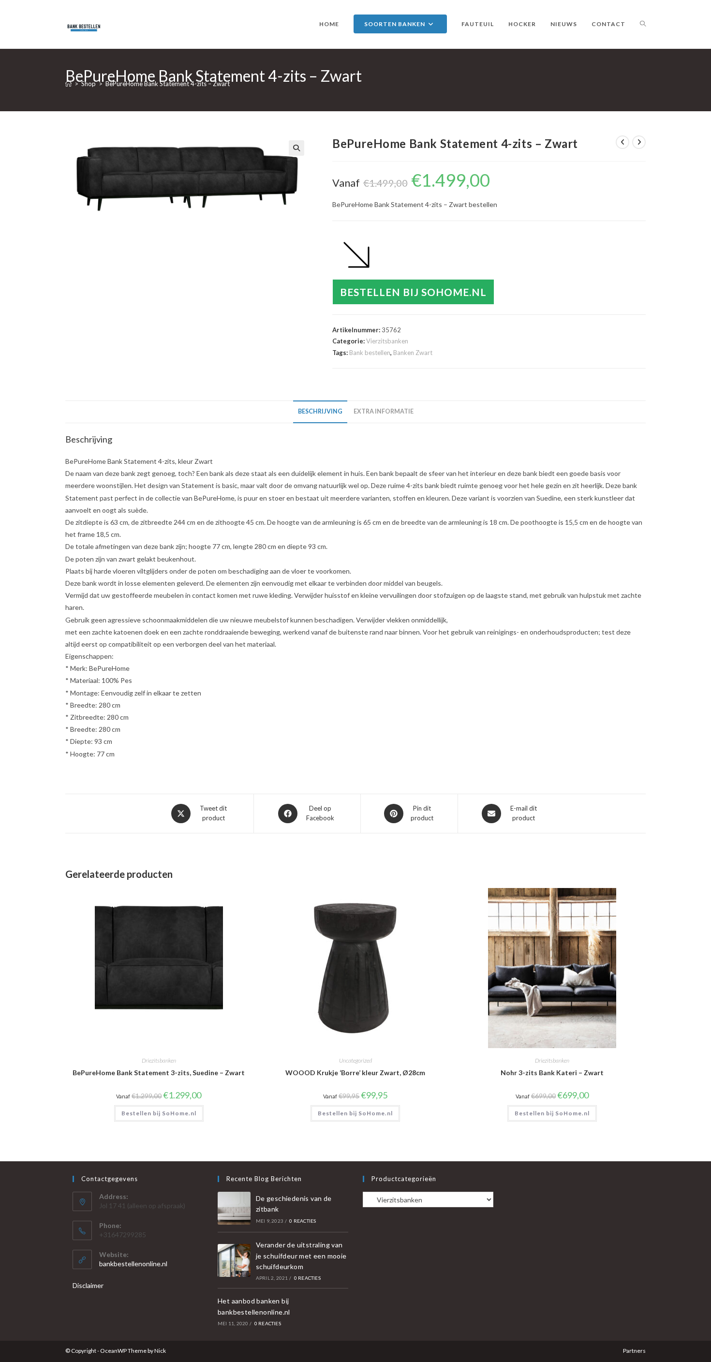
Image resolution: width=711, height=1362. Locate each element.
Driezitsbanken (159, 1060)
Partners (634, 1350)
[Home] (68, 84)
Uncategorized (355, 1060)
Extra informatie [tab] (384, 411)
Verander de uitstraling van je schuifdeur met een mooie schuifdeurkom (301, 1256)
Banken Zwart (412, 352)
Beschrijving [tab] (320, 411)
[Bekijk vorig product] (622, 142)
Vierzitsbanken (387, 341)
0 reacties (302, 1221)
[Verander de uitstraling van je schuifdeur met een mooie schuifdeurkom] (234, 1260)
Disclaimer (88, 1285)
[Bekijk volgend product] (639, 142)
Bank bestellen (369, 352)
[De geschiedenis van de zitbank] (234, 1208)
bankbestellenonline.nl (133, 1263)
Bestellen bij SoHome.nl (413, 292)
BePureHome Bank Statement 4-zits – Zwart (167, 84)
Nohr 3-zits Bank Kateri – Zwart (552, 1072)
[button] (296, 148)
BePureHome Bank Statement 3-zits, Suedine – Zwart (159, 1072)
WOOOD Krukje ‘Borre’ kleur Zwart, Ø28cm (355, 1072)
